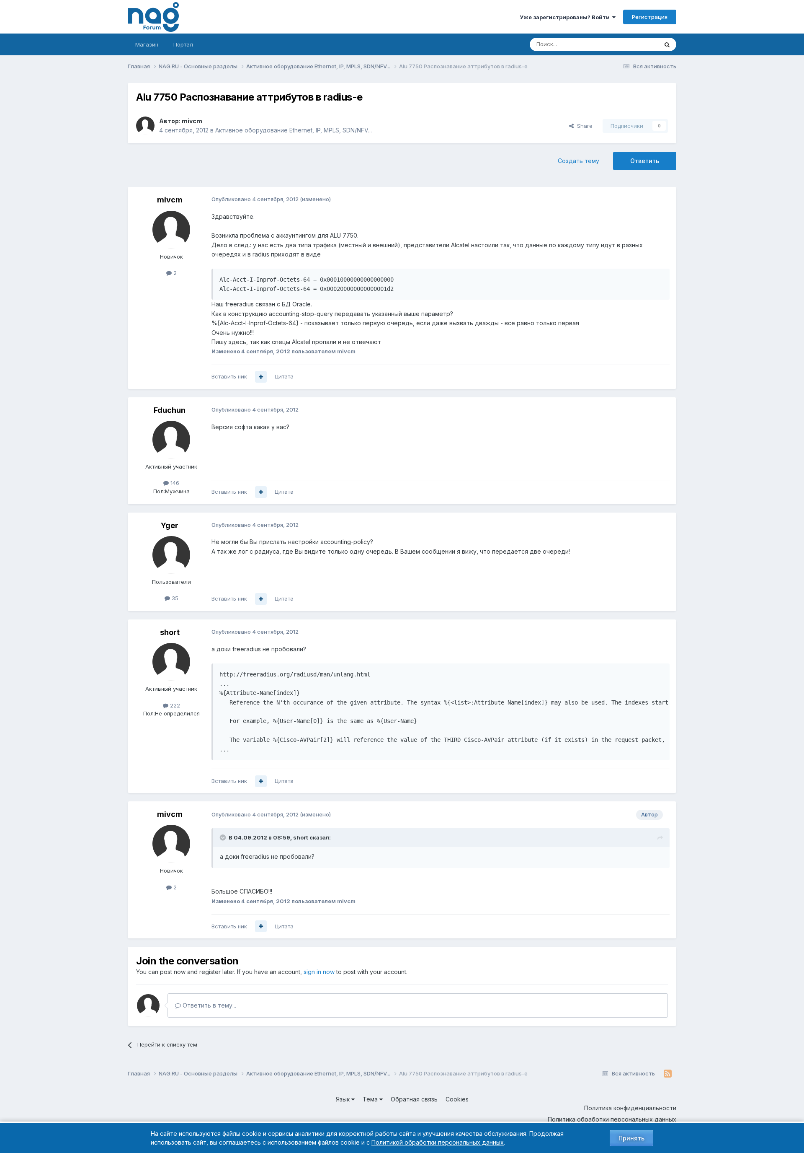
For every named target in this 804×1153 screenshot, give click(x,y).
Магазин (146, 44)
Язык (343, 1099)
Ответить (644, 160)
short (170, 632)
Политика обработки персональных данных (612, 1119)
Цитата (284, 376)
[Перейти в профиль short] (171, 662)
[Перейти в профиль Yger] (171, 555)
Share (583, 125)
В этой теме (632, 44)
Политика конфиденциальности (630, 1108)
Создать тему (578, 160)
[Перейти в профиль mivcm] (145, 126)
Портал (183, 44)
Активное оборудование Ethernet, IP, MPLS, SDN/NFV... (293, 130)
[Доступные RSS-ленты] (667, 1074)
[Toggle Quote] (223, 837)
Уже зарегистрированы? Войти (566, 17)
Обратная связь (414, 1099)
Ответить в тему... (208, 1005)
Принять (631, 1138)
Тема (371, 1099)
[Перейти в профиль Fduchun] (171, 440)
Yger (169, 525)
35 (174, 598)
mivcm (192, 120)
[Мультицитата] (261, 377)
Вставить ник (229, 376)
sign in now (319, 971)
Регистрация (649, 16)
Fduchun (170, 410)
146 (174, 482)
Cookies (457, 1099)
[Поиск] (667, 44)
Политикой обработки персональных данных (437, 1142)
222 (174, 705)
